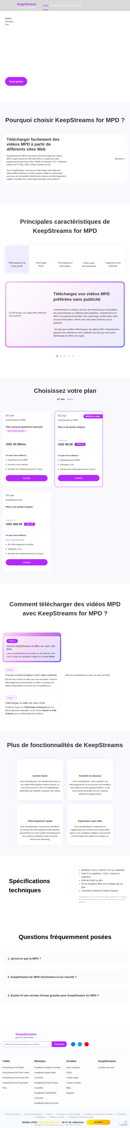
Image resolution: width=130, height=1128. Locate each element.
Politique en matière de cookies (98, 1114)
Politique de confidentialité (68, 1114)
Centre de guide (73, 1083)
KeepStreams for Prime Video (16, 1072)
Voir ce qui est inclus (15, 540)
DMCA (49, 1114)
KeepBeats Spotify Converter (47, 1067)
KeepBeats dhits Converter (46, 1103)
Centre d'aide (72, 1078)
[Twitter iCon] (80, 1044)
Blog (68, 1088)
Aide (79, 5)
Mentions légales (12, 1114)
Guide (73, 5)
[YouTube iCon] (86, 1044)
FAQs (68, 1072)
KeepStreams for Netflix (13, 1067)
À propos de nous (106, 1067)
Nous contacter (73, 1067)
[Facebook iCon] (73, 1044)
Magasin (64, 5)
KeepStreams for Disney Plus (16, 1078)
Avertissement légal (33, 1114)
